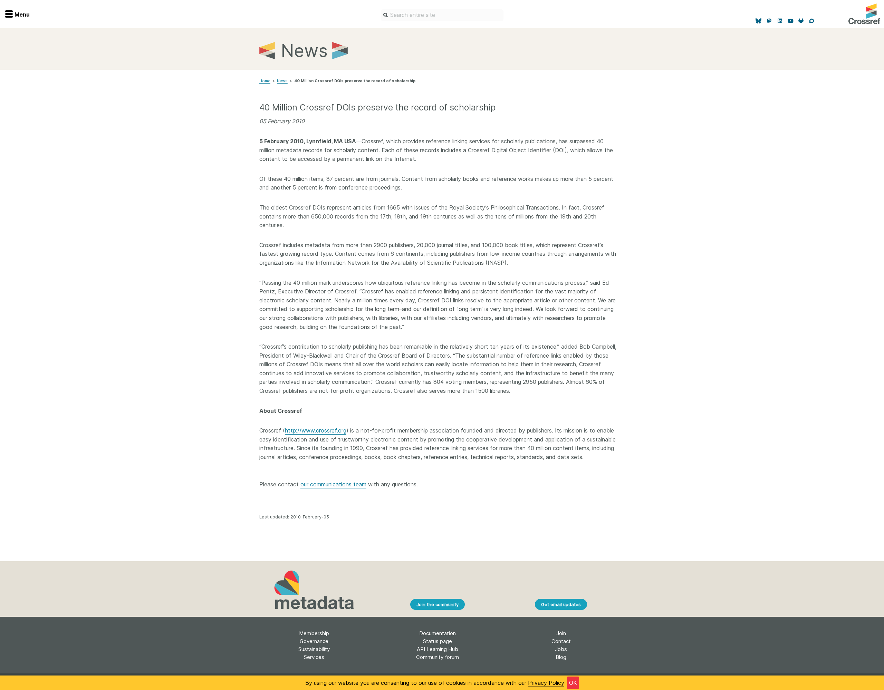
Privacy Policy (546, 682)
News (282, 80)
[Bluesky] (759, 21)
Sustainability (314, 649)
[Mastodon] (769, 21)
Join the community (437, 604)
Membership (314, 633)
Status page (437, 641)
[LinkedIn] (780, 21)
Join (561, 633)
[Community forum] (811, 21)
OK (573, 682)
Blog (561, 657)
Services (314, 657)
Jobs (561, 649)
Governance (314, 641)
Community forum (437, 657)
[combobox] (442, 15)
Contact (561, 641)
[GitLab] (801, 21)
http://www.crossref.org (315, 430)
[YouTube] (790, 21)
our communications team (333, 484)
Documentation (437, 633)
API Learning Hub (437, 649)
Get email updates (561, 604)
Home (264, 80)
